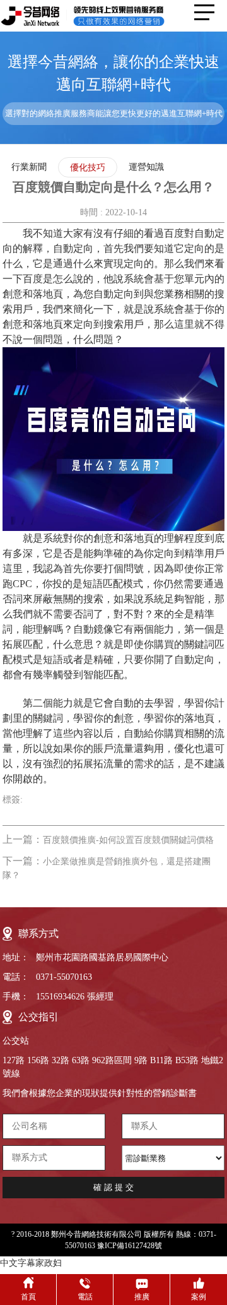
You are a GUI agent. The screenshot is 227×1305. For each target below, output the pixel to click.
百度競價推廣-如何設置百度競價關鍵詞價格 (128, 840)
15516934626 (60, 996)
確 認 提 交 (113, 1187)
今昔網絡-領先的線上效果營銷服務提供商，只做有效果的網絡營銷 (91, 16)
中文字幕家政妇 (31, 1263)
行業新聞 (29, 167)
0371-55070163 (64, 977)
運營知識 (146, 167)
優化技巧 (87, 167)
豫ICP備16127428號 (129, 1245)
